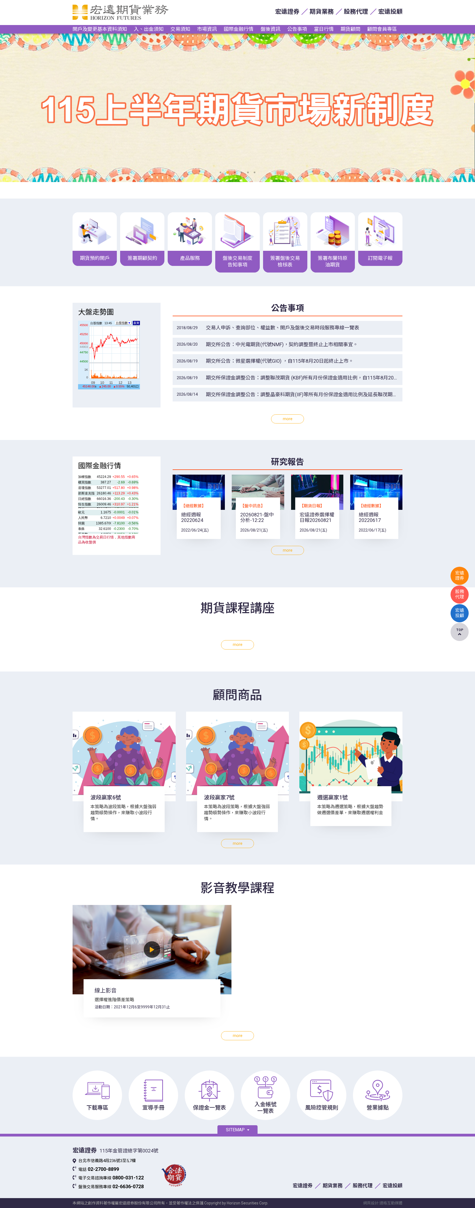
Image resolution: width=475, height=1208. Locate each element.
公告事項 (297, 29)
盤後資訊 (270, 29)
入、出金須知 (149, 29)
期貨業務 (322, 11)
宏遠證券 (287, 11)
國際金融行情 (238, 29)
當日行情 (324, 29)
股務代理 (356, 11)
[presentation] (48, 108)
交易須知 (180, 29)
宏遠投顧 (390, 11)
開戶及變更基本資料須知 (100, 29)
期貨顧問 (350, 29)
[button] (220, 172)
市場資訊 (207, 29)
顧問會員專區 (382, 29)
